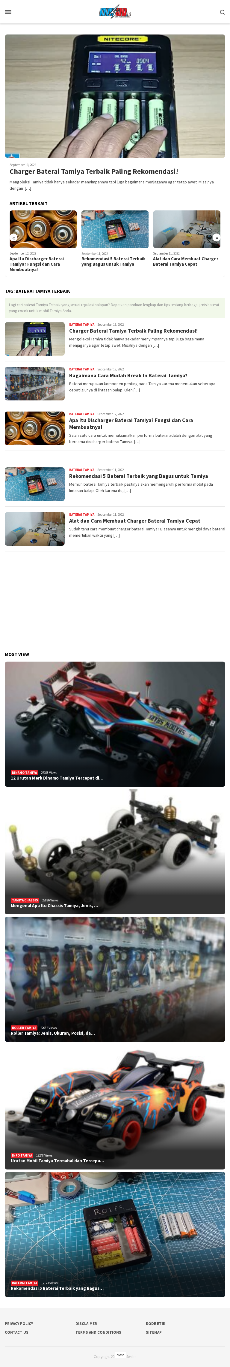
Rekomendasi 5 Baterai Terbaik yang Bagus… (57, 1288)
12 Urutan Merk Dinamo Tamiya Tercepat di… (57, 778)
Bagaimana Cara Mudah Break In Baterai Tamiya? (186, 261)
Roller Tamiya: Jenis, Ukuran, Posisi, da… (53, 1033)
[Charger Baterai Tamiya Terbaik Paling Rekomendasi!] (115, 96)
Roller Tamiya (24, 1028)
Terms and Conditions (98, 1332)
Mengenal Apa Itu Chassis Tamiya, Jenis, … (54, 905)
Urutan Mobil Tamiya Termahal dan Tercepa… (57, 1160)
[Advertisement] (115, 599)
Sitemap (154, 1332)
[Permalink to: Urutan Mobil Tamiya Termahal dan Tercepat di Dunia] (115, 1106)
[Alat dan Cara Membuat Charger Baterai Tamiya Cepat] (116, 229)
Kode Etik (155, 1323)
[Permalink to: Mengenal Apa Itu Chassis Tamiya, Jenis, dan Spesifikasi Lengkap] (115, 851)
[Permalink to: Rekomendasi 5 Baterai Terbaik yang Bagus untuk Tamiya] (115, 1234)
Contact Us (16, 1332)
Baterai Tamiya (81, 324)
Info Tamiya (22, 1155)
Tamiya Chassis (25, 900)
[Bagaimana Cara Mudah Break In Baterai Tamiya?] (188, 229)
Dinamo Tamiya (24, 773)
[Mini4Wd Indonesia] (115, 11)
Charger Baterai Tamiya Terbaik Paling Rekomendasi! (94, 171)
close (120, 1355)
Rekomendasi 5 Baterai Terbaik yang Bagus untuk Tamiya (43, 261)
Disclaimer (86, 1323)
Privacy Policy (19, 1323)
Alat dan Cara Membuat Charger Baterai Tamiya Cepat (115, 261)
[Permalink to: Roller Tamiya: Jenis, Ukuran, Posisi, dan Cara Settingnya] (115, 979)
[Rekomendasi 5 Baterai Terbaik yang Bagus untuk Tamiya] (44, 229)
